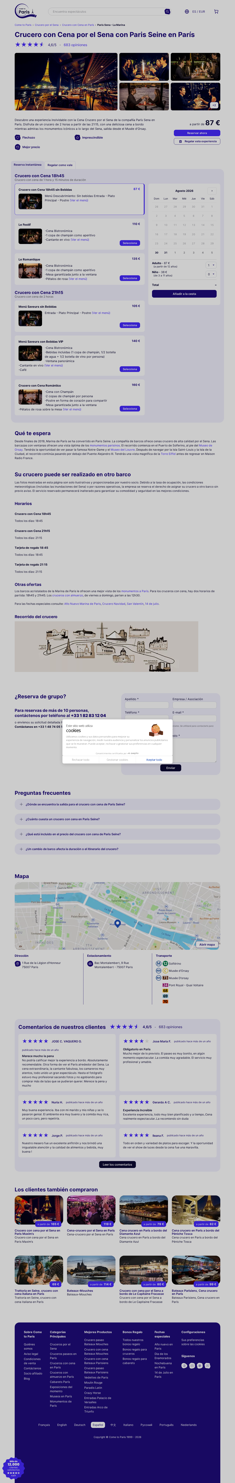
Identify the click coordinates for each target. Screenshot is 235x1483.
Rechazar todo (80, 759)
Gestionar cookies (117, 759)
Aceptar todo (154, 759)
